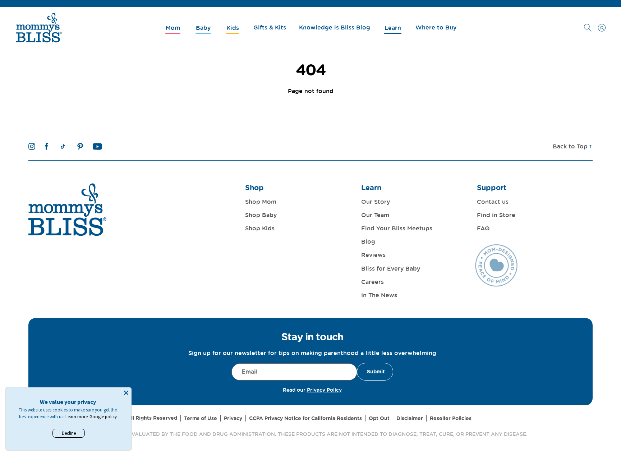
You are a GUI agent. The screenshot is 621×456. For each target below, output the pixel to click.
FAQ (483, 228)
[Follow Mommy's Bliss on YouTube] (97, 146)
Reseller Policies (451, 418)
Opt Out (379, 418)
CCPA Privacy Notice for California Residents (305, 418)
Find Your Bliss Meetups (396, 228)
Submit (376, 371)
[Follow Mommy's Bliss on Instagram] (31, 146)
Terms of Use (200, 418)
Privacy (233, 418)
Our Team (375, 215)
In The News (379, 295)
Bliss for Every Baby (390, 268)
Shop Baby (261, 215)
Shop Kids (260, 228)
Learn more (76, 417)
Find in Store (496, 215)
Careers (372, 282)
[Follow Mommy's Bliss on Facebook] (46, 146)
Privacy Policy (324, 389)
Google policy (103, 417)
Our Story (375, 202)
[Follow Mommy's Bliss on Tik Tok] (63, 146)
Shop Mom (260, 202)
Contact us (493, 202)
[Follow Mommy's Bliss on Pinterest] (80, 146)
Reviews (373, 255)
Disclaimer (409, 418)
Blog (368, 241)
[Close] (126, 392)
